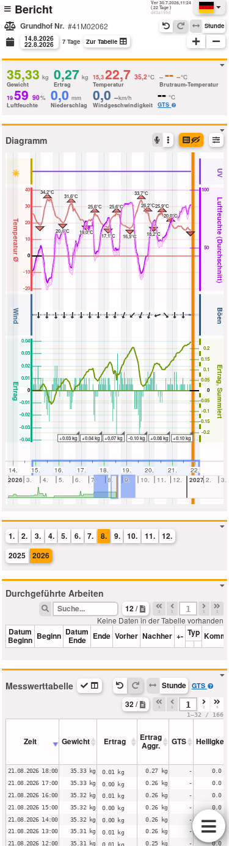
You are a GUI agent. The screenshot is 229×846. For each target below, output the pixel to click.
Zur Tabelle (101, 41)
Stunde (214, 25)
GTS (163, 104)
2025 (17, 555)
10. (132, 535)
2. (24, 535)
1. (12, 535)
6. (78, 535)
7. (90, 535)
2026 (40, 555)
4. (51, 535)
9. (117, 535)
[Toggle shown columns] (89, 685)
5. (64, 535)
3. (38, 535)
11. (150, 535)
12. (167, 535)
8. (104, 535)
